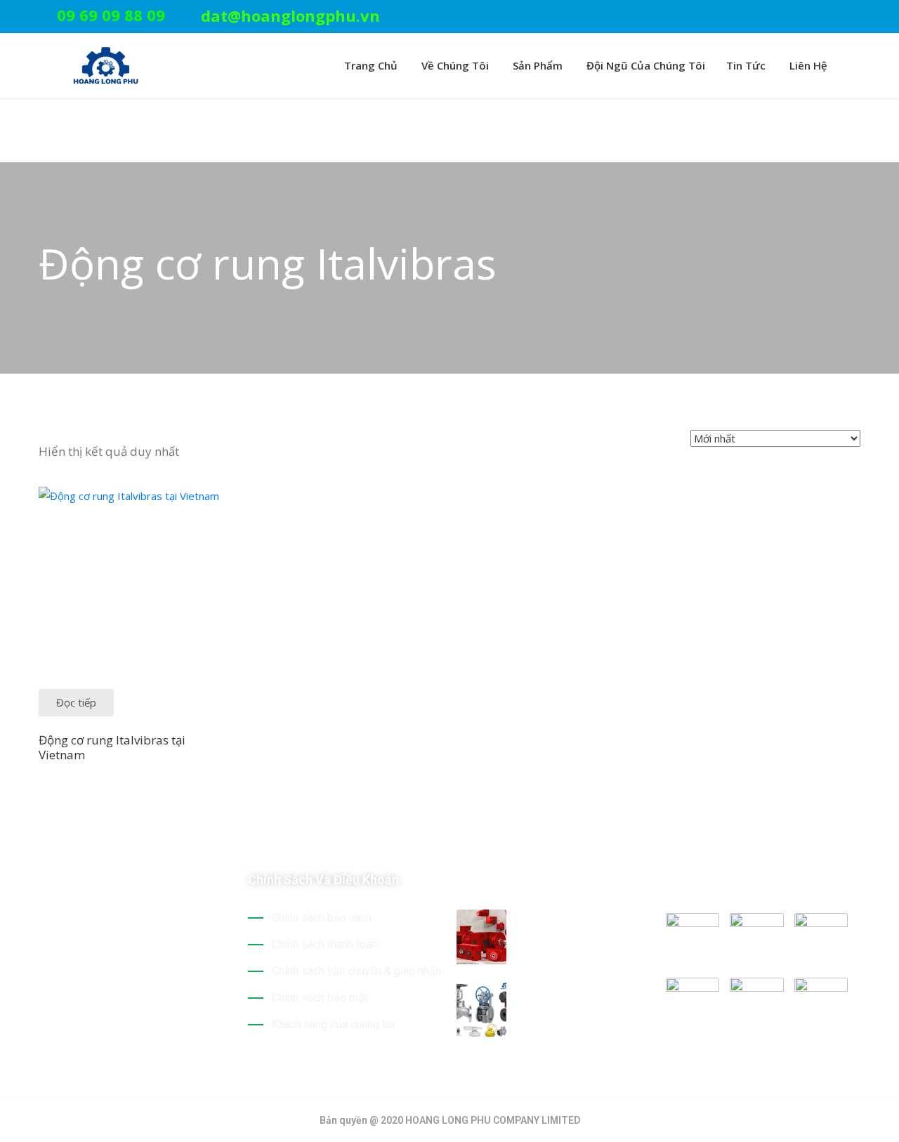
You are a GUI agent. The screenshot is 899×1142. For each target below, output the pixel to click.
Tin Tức (746, 65)
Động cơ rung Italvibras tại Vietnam (112, 747)
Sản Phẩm (536, 65)
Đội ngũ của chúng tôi (644, 65)
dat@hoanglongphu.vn (290, 15)
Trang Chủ (369, 65)
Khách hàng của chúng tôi (333, 1024)
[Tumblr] (142, 994)
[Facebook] (834, 17)
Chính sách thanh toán (324, 944)
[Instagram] (856, 17)
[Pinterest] (812, 17)
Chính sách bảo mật (320, 997)
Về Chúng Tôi (454, 65)
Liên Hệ (807, 65)
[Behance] (167, 994)
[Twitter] (791, 17)
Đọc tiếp (76, 702)
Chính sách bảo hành (322, 917)
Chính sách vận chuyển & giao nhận (356, 971)
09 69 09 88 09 (111, 14)
